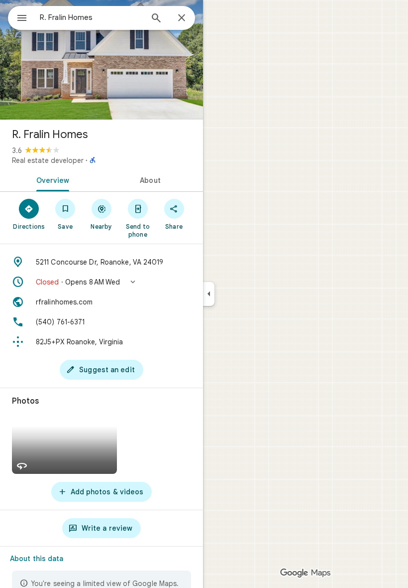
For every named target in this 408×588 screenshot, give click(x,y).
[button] (101, 282)
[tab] (51, 179)
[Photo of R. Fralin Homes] (101, 60)
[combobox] (91, 17)
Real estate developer (48, 160)
